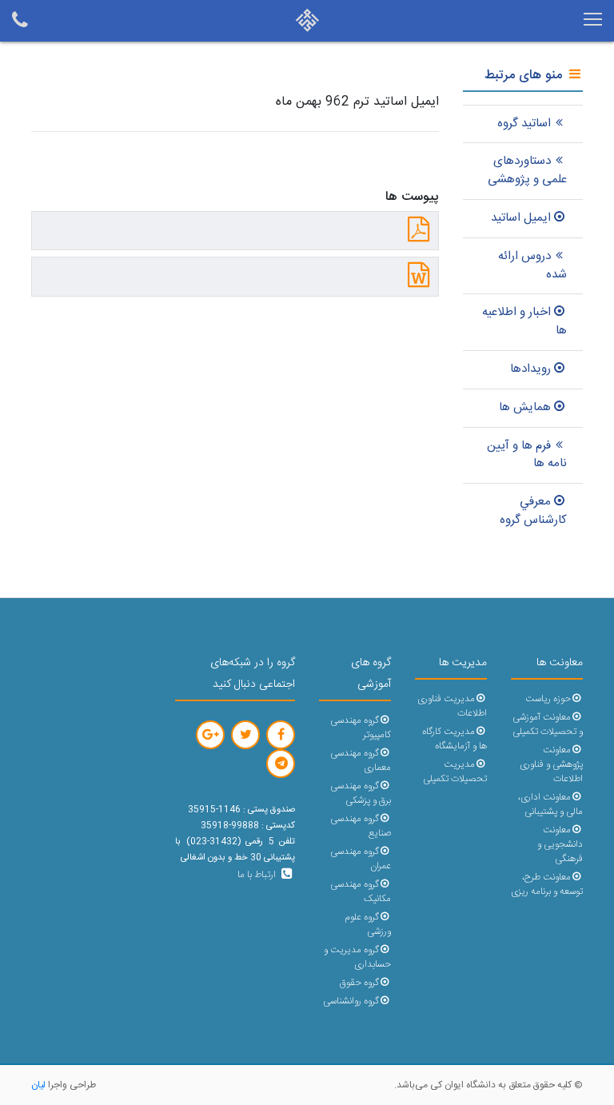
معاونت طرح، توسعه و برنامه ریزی (547, 885)
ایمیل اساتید (521, 218)
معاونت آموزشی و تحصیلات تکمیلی (547, 725)
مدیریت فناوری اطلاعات (452, 706)
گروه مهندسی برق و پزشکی (360, 793)
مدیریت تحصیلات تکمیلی (455, 772)
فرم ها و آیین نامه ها (527, 455)
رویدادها (530, 369)
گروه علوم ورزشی (368, 924)
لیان (38, 1085)
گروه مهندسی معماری (360, 761)
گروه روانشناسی (351, 1001)
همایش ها (525, 407)
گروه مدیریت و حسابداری (357, 957)
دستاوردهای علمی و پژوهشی (527, 170)
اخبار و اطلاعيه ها (524, 321)
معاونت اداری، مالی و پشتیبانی (550, 805)
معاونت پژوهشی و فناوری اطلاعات (551, 765)
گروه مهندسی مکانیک (360, 892)
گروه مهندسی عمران (360, 859)
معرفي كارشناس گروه (533, 511)
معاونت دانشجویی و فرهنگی (560, 845)
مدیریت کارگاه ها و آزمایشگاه (454, 739)
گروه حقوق (359, 983)
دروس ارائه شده (532, 265)
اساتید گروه (524, 124)
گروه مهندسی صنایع (360, 826)
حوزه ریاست (548, 699)
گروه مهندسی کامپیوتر (360, 728)
